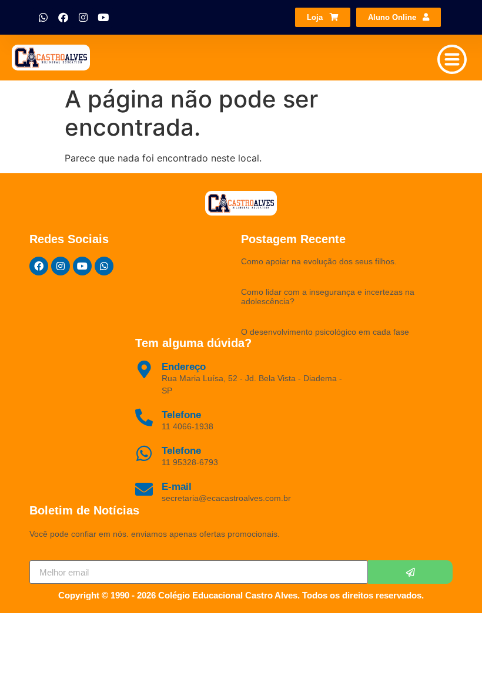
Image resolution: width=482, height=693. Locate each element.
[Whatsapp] (43, 18)
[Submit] (410, 572)
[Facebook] (63, 18)
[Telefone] (144, 453)
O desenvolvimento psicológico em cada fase (325, 332)
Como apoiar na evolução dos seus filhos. (319, 261)
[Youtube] (103, 18)
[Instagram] (83, 18)
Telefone (181, 450)
